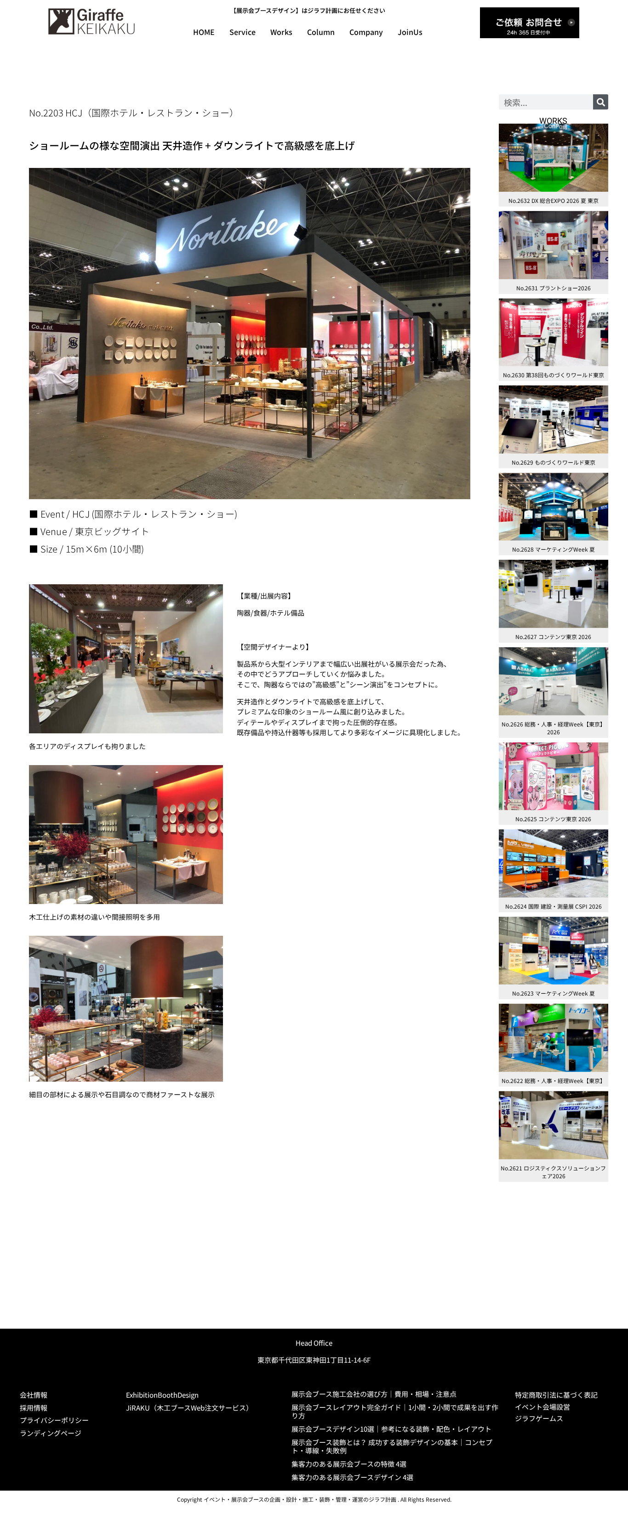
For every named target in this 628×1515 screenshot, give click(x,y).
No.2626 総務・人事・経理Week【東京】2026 (553, 728)
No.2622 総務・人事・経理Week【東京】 (553, 1080)
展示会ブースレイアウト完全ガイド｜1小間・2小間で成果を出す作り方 (394, 1411)
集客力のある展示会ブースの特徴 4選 (348, 1464)
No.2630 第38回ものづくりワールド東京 (553, 375)
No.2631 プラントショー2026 (553, 287)
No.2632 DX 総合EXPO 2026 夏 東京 (553, 200)
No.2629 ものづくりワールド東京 (553, 462)
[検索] (600, 101)
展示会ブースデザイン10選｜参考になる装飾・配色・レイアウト (391, 1429)
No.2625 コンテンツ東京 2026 (553, 819)
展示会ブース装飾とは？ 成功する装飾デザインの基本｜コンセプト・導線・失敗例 (391, 1446)
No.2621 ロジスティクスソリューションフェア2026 (553, 1172)
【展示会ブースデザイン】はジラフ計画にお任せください (307, 10)
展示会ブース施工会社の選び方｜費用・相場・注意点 (374, 1394)
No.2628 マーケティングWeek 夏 (553, 549)
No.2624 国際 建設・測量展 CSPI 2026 (553, 906)
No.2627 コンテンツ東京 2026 (553, 636)
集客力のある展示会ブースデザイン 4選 (352, 1477)
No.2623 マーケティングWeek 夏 (553, 993)
